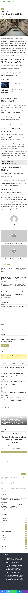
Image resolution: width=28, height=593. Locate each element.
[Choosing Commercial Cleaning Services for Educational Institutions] (5, 492)
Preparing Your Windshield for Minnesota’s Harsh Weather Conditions (6, 293)
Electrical (4, 542)
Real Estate (4, 539)
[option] (14, 417)
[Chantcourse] (8, 1)
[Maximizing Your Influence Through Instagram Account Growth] (7, 271)
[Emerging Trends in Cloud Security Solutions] (5, 85)
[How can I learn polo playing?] (5, 369)
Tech (7, 6)
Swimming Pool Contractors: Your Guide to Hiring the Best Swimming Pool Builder (17, 399)
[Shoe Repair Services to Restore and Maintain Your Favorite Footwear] (5, 385)
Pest (3, 544)
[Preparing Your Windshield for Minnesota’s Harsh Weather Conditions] (7, 286)
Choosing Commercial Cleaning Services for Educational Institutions (18, 490)
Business (4, 524)
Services (4, 537)
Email (2, 329)
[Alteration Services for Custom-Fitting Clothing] (5, 507)
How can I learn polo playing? (17, 367)
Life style (4, 529)
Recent (13, 363)
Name (2, 324)
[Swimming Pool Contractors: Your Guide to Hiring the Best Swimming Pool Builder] (5, 399)
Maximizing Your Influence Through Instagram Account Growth (6, 277)
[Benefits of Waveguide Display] (5, 91)
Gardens (4, 546)
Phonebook (4, 520)
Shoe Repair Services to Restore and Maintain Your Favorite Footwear (18, 383)
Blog (3, 533)
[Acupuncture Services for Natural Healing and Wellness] (5, 500)
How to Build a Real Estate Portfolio (12, 477)
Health (3, 526)
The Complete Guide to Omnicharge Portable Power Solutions (20, 293)
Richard (4, 17)
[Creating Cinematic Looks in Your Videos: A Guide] (5, 484)
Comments (22, 363)
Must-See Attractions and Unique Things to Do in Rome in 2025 (18, 375)
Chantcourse (5, 518)
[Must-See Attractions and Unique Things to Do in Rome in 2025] (5, 376)
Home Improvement (6, 531)
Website (3, 334)
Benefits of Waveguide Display (17, 89)
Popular (4, 363)
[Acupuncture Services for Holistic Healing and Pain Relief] (5, 393)
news (3, 548)
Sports (3, 535)
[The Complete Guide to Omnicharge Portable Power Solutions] (21, 286)
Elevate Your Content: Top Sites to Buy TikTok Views (20, 277)
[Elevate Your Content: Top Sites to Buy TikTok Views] (21, 271)
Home (3, 6)
